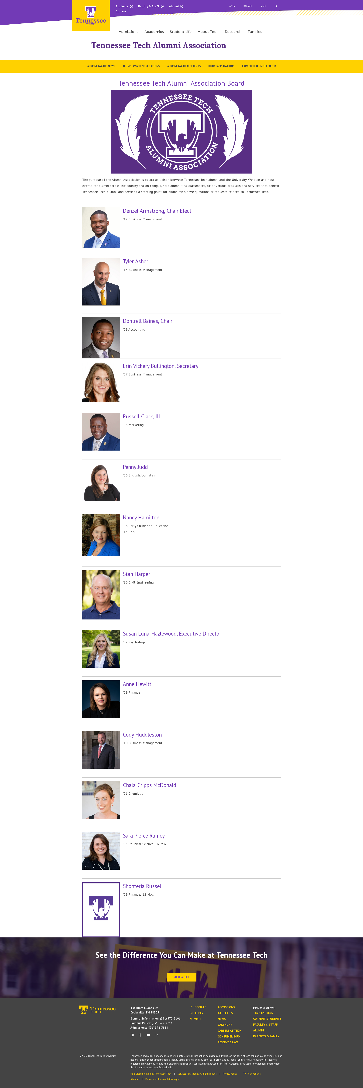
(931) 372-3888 (149, 1027)
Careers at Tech (229, 1030)
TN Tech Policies (252, 1073)
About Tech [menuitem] (208, 32)
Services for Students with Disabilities (197, 1073)
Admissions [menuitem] (128, 32)
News (222, 1019)
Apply (232, 6)
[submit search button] (342, 6)
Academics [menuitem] (154, 32)
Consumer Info (229, 1036)
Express (121, 11)
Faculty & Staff (149, 6)
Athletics (225, 1013)
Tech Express (263, 1013)
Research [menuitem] (233, 32)
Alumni (174, 6)
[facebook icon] (140, 1036)
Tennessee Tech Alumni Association (158, 45)
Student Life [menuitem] (181, 32)
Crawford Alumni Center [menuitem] (259, 66)
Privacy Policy (230, 1073)
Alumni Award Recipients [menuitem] (184, 66)
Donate (248, 6)
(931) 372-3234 (151, 1023)
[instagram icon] (133, 1036)
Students (122, 6)
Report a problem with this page (162, 1079)
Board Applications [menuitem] (221, 66)
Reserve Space (228, 1042)
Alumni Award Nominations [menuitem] (141, 66)
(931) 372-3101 (155, 1018)
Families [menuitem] (255, 32)
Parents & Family (266, 1036)
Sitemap (134, 1079)
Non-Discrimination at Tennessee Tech (150, 1073)
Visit (263, 6)
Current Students (267, 1018)
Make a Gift (182, 977)
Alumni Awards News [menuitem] (101, 66)
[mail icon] (156, 1036)
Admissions (226, 1007)
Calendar (225, 1025)
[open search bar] (276, 6)
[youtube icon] (148, 1036)
